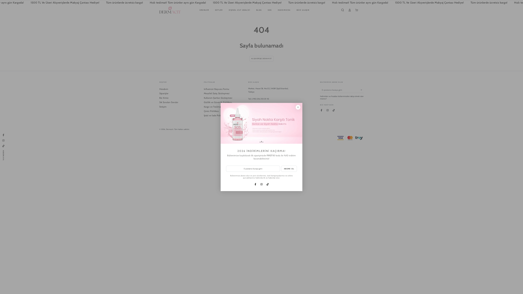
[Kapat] (298, 107)
